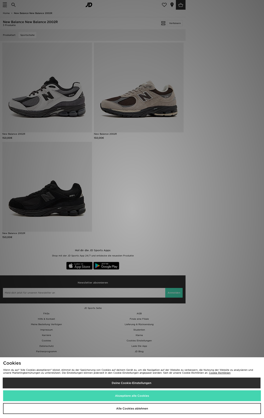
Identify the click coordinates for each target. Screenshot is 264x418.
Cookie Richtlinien (220, 372)
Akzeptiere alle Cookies (132, 395)
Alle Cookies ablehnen (132, 408)
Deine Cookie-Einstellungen (131, 383)
